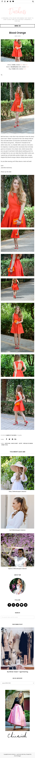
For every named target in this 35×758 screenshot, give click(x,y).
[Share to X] (9, 439)
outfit (20, 443)
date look (7, 443)
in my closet (14, 443)
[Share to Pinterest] (12, 439)
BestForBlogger (17, 755)
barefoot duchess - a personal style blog (16, 754)
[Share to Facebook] (6, 439)
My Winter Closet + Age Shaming (17, 672)
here (22, 64)
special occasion (28, 443)
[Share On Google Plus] (15, 439)
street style (4, 445)
